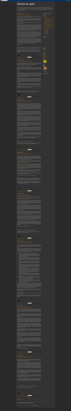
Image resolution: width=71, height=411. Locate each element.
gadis (21, 396)
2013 (44, 16)
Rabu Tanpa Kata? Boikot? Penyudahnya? (24, 164)
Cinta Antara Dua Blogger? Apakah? (24, 357)
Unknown (21, 149)
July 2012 (46, 29)
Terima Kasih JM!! (45, 56)
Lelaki (26, 396)
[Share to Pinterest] (31, 149)
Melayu (27, 150)
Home (29, 398)
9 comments (25, 190)
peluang (29, 396)
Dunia (22, 150)
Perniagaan (20, 353)
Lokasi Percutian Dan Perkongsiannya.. (25, 61)
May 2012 (46, 31)
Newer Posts (19, 398)
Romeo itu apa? (26, 4)
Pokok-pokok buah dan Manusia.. (24, 14)
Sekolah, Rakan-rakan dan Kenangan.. (25, 242)
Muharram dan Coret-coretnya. (23, 195)
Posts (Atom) (21, 399)
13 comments (25, 395)
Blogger (38, 405)
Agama (20, 150)
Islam (23, 150)
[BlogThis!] (28, 57)
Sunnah (31, 396)
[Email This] (27, 57)
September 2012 (46, 28)
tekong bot (29, 150)
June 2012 (46, 30)
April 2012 (46, 32)
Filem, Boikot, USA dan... (23, 165)
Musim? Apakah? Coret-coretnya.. (24, 153)
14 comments (25, 149)
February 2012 (46, 34)
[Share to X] (29, 57)
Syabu (22, 353)
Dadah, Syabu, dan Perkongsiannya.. (24, 307)
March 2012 (46, 33)
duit (21, 150)
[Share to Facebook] (30, 57)
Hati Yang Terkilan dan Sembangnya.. (24, 101)
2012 (44, 17)
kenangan (26, 150)
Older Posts (39, 398)
